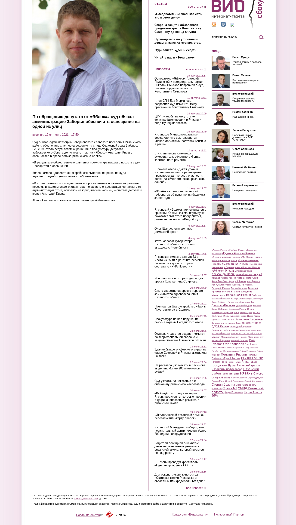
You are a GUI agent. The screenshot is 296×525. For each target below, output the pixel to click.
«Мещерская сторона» (224, 260)
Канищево (242, 319)
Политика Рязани (234, 354)
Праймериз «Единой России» (226, 358)
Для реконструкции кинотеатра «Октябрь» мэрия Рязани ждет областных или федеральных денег (179, 478)
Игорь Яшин (247, 316)
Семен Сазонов (239, 378)
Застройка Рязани (237, 309)
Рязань (246, 373)
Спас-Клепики (243, 385)
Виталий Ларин (231, 291)
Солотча (229, 384)
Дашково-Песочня (223, 305)
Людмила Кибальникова (225, 330)
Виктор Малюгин (239, 288)
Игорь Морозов (230, 312)
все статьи (195, 6)
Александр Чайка (243, 271)
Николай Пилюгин (239, 340)
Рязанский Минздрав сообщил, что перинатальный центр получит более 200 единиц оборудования (180, 431)
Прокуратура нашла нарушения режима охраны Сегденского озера (178, 320)
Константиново (251, 323)
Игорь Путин (246, 312)
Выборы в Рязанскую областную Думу (237, 302)
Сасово (258, 373)
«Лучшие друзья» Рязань (226, 257)
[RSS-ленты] (214, 25)
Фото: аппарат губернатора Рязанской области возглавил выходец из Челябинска (175, 244)
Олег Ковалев (233, 344)
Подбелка (217, 351)
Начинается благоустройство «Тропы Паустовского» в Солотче (180, 308)
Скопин (217, 384)
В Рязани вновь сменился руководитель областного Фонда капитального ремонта (177, 157)
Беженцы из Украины (242, 285)
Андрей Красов (228, 278)
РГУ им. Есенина (252, 358)
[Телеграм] (232, 25)
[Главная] (238, 27)
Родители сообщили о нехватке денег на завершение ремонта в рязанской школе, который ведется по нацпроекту (179, 448)
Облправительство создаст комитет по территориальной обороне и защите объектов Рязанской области (180, 337)
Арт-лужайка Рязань (221, 285)
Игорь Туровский (231, 316)
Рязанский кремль (248, 365)
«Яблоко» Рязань (223, 270)
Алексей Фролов (244, 274)
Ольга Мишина (219, 348)
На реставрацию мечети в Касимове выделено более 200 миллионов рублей (179, 368)
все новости (194, 69)
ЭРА (215, 395)
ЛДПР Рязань (220, 326)
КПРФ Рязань (226, 319)
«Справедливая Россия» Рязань (242, 267)
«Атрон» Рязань (219, 250)
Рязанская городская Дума (234, 363)
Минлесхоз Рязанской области (246, 333)
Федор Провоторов (234, 392)
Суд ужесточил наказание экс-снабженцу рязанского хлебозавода (179, 382)
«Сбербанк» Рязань (235, 263)
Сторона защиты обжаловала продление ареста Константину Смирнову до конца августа (177, 28)
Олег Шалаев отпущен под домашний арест (173, 230)
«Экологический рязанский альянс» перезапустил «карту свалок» (179, 416)
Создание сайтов (89, 515)
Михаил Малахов (221, 337)
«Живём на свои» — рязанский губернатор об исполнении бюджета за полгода (179, 195)
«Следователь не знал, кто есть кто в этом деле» (178, 15)
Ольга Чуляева (235, 347)
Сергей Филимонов (253, 381)
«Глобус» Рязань (236, 250)
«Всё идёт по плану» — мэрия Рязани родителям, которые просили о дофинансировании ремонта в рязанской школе (180, 398)
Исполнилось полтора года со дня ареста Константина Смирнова (178, 280)
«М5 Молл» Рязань (251, 257)
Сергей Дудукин (255, 378)
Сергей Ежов (218, 381)
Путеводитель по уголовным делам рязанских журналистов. (177, 40)
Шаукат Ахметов (253, 392)
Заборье (223, 309)
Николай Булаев (221, 340)
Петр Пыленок (251, 348)
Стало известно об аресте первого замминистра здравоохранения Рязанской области (178, 294)
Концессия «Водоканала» (190, 514)
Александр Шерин (223, 274)
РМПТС (216, 362)
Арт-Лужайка (253, 281)
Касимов (256, 319)
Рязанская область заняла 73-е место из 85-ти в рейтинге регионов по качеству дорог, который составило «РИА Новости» (179, 261)
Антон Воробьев (220, 281)
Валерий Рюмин (221, 288)
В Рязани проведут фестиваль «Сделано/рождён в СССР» (176, 464)
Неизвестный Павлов (229, 514)
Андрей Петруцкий (247, 277)
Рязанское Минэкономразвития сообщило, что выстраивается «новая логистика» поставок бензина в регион (180, 139)
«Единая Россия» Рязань (238, 253)
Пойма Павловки (248, 351)
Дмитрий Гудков (244, 305)
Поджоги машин (231, 351)
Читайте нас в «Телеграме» (174, 57)
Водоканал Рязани (238, 295)
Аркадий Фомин (237, 281)
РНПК (224, 362)
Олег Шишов (251, 344)
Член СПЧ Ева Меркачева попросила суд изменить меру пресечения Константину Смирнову (179, 104)
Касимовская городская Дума (226, 323)
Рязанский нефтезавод (227, 369)
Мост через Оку (256, 337)
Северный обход (221, 377)
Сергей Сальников (234, 381)
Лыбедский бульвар (241, 326)
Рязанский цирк (230, 373)
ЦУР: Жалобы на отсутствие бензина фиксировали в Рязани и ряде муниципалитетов (177, 120)
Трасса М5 (230, 388)
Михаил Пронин (239, 337)
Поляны (252, 354)
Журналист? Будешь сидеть (175, 50)
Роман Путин (234, 362)
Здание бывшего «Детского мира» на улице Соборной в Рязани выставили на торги (180, 353)
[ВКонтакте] (223, 25)
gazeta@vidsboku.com (87, 498)
